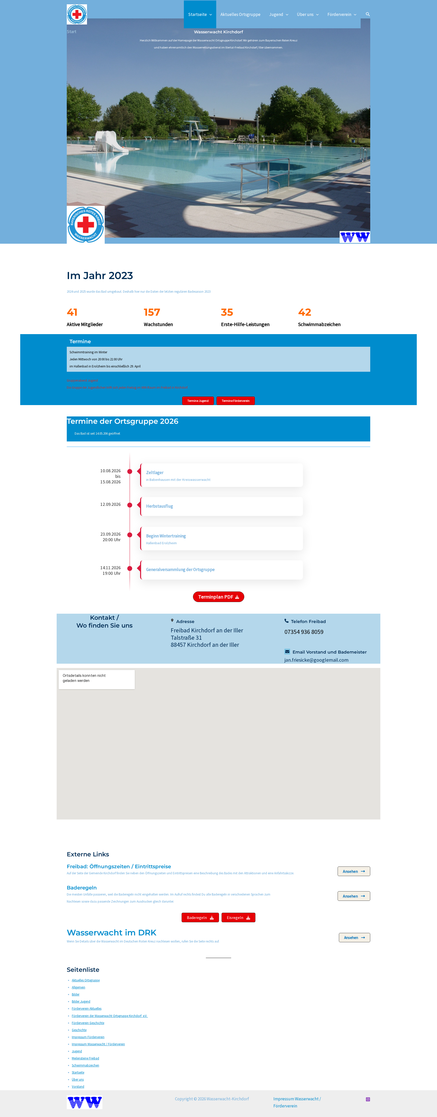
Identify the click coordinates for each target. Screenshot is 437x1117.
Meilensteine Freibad (85, 1058)
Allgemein (78, 987)
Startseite (197, 14)
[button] (209, 14)
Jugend (276, 14)
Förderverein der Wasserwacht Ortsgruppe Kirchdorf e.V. (110, 1016)
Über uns (305, 14)
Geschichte (79, 1030)
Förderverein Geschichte (88, 1023)
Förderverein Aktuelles (86, 1008)
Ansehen (350, 871)
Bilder (75, 994)
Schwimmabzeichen (85, 1065)
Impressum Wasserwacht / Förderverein (98, 1044)
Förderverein (339, 14)
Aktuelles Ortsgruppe (240, 14)
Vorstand (78, 1086)
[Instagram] (368, 1099)
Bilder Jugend (81, 1001)
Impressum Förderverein (88, 1037)
